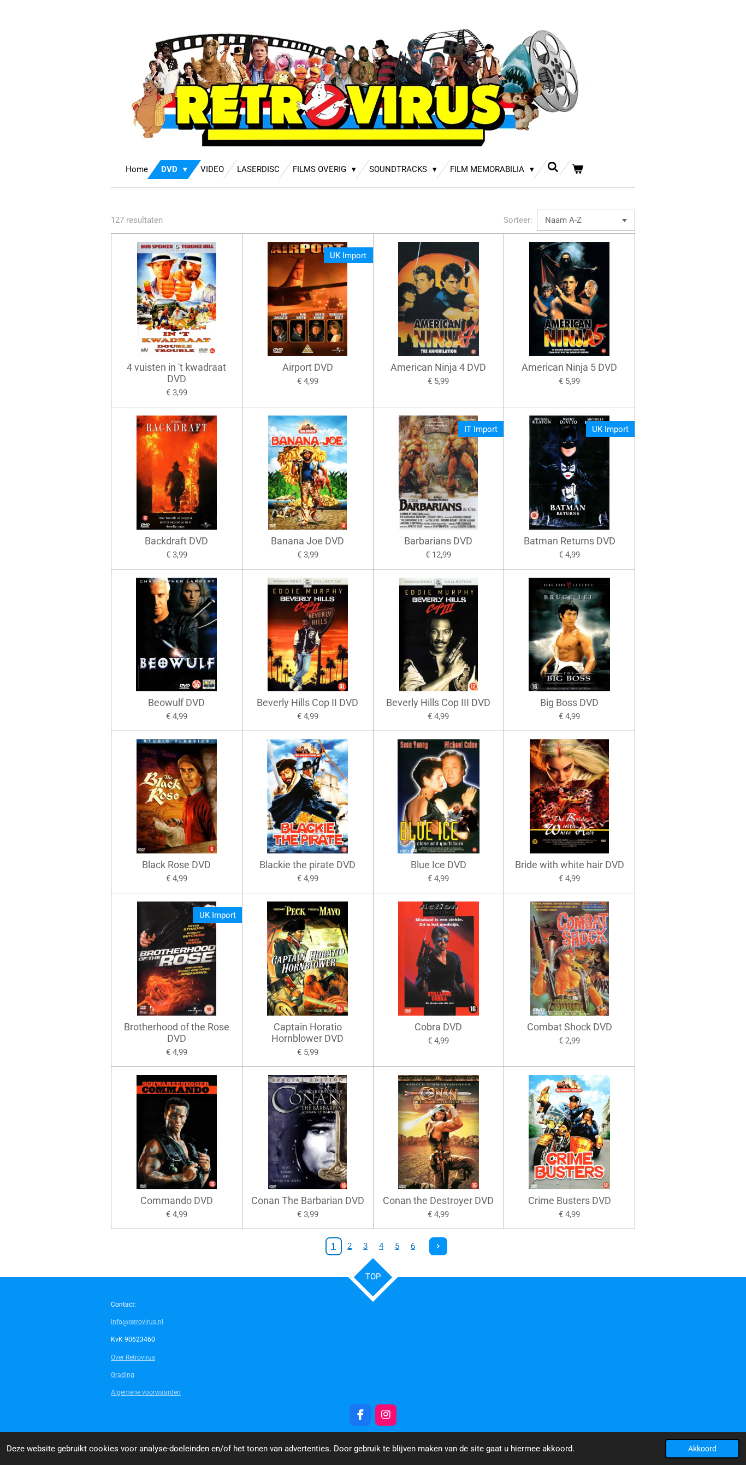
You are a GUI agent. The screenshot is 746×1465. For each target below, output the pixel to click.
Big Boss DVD (569, 702)
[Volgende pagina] (438, 1246)
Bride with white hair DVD (569, 864)
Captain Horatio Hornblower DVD (307, 1032)
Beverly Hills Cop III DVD (438, 702)
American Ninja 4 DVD (438, 367)
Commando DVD (176, 1200)
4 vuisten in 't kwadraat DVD (176, 372)
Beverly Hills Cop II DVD (307, 702)
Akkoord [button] (702, 1448)
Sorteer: (518, 220)
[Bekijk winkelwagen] (577, 169)
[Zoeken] (553, 167)
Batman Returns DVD (569, 541)
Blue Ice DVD (438, 864)
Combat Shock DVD (569, 1027)
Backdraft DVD (176, 541)
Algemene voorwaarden (146, 1392)
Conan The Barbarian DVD (307, 1200)
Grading (122, 1375)
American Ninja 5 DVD (569, 367)
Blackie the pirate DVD (307, 864)
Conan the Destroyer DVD (438, 1200)
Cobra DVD (438, 1027)
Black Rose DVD (176, 864)
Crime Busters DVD (569, 1200)
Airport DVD (307, 367)
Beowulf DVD (176, 702)
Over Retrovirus (133, 1357)
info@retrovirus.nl (137, 1322)
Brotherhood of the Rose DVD (176, 1032)
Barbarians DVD (438, 541)
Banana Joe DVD (307, 541)
